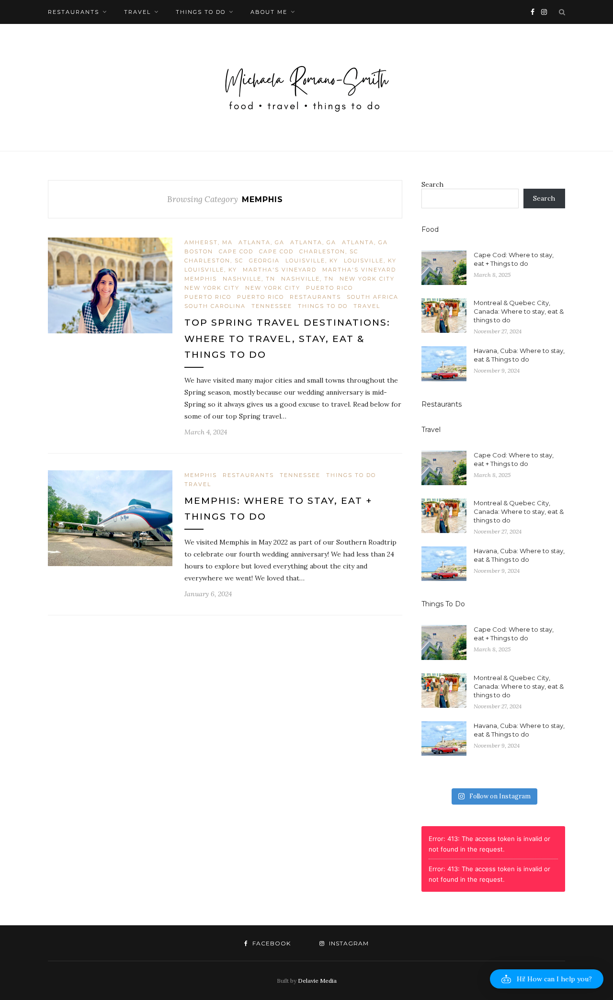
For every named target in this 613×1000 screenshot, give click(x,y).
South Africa (372, 297)
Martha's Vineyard (280, 269)
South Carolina (215, 306)
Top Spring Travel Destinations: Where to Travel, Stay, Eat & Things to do (287, 338)
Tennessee (271, 306)
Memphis (200, 278)
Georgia (264, 260)
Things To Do (201, 12)
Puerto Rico (329, 287)
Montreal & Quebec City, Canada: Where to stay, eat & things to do (519, 311)
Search (432, 184)
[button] (546, 979)
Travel (137, 12)
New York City (367, 278)
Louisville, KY (311, 260)
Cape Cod (236, 251)
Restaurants (73, 12)
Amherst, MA (208, 242)
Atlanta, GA (261, 242)
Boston (198, 251)
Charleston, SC (328, 251)
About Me (268, 12)
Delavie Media (317, 980)
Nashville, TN (249, 278)
